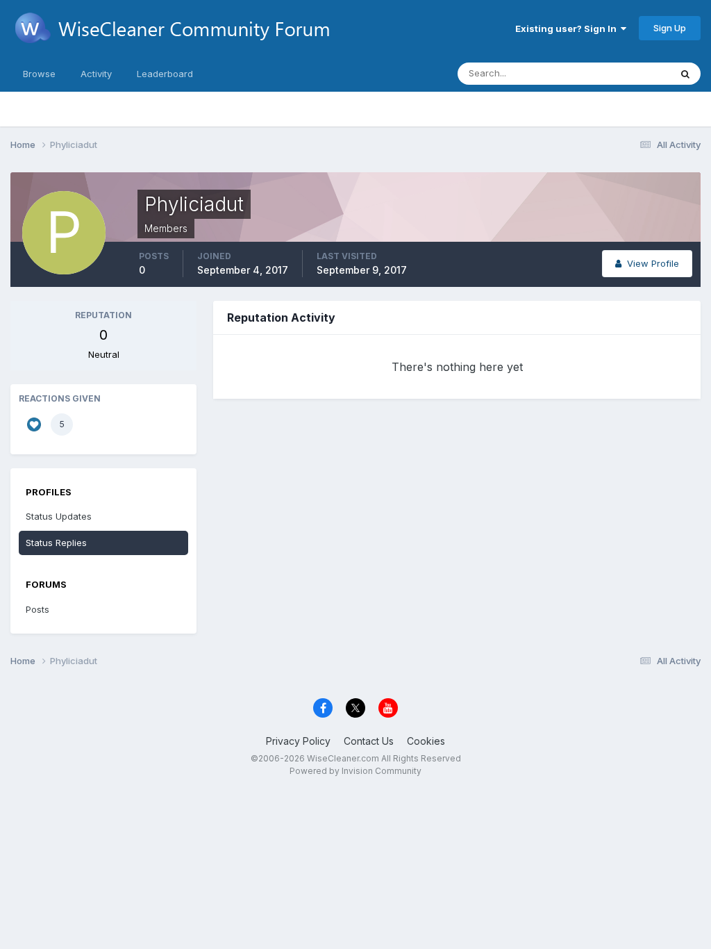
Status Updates (619, 73)
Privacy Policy (298, 741)
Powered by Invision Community (355, 771)
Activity (96, 73)
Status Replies (56, 542)
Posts (37, 609)
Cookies (426, 741)
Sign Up (669, 27)
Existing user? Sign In (568, 28)
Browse (39, 73)
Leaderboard (165, 73)
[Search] (685, 74)
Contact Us (369, 741)
